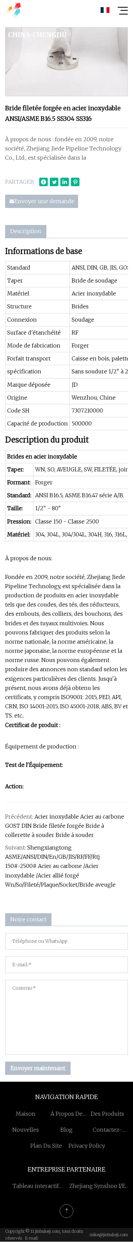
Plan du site (46, 1145)
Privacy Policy (87, 1145)
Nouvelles (25, 1129)
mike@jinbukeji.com (109, 1234)
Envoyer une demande (44, 201)
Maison (25, 1113)
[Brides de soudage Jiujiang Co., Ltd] (13, 10)
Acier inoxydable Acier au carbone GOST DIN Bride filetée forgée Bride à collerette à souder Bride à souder (64, 825)
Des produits (107, 1113)
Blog (66, 1129)
